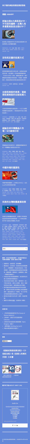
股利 (19, 48)
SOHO (10, 237)
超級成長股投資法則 (12, 350)
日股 (23, 226)
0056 (3, 49)
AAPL (3, 153)
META (18, 192)
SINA (23, 236)
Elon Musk (19, 233)
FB (23, 233)
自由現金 (13, 120)
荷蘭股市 (14, 228)
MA (8, 85)
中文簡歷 (15, 416)
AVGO (10, 153)
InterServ (4, 236)
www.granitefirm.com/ (10, 421)
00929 (15, 49)
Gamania (4, 234)
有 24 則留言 (23, 239)
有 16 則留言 (17, 121)
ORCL (16, 236)
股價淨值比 (15, 84)
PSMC (7, 158)
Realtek (16, 158)
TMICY (22, 237)
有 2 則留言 (15, 161)
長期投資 (18, 120)
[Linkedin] (17, 425)
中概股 (13, 189)
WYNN (22, 193)
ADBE (21, 229)
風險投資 (13, 229)
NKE (22, 192)
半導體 (13, 151)
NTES (13, 236)
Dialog (24, 153)
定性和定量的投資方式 (13, 57)
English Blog (15, 408)
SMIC (10, 159)
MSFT (9, 236)
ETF (10, 48)
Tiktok (18, 237)
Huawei (22, 154)
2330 (22, 49)
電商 (6, 229)
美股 (16, 48)
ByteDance (16, 231)
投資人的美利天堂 (7, 375)
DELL (20, 153)
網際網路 (9, 228)
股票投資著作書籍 (15, 413)
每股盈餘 (8, 118)
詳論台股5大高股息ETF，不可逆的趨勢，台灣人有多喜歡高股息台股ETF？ (14, 24)
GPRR (18, 234)
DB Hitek (15, 153)
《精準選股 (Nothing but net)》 (13, 326)
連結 (13, 300)
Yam (18, 239)
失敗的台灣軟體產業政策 (14, 202)
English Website (15, 411)
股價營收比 (4, 120)
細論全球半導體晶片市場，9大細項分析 (13, 129)
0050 (22, 48)
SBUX (12, 193)
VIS (6, 161)
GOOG (9, 234)
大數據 (5, 226)
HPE (8, 154)
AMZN (17, 190)
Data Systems (11, 233)
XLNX (9, 161)
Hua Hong (16, 154)
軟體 (18, 228)
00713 (7, 49)
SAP (20, 236)
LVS (15, 192)
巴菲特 (10, 84)
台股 (13, 48)
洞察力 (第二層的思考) (16, 118)
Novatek (23, 156)
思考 (25, 117)
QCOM (12, 158)
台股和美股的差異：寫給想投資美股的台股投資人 (14, 93)
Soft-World (5, 237)
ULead (14, 239)
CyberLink (4, 233)
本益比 (3, 118)
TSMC (20, 159)
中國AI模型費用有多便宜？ (11, 328)
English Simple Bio (15, 410)
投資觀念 (6, 190)
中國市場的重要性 (11, 167)
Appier (8, 231)
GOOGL (14, 234)
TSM (8, 51)
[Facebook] (13, 425)
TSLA (16, 193)
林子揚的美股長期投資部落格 (13, 5)
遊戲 (21, 228)
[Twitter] (15, 425)
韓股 (23, 151)
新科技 (19, 226)
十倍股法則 (15, 375)
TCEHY (14, 237)
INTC (3, 156)
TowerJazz (15, 159)
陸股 (20, 151)
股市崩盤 (21, 84)
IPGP (7, 156)
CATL (21, 231)
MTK (19, 156)
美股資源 (24, 118)
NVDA (3, 158)
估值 (19, 117)
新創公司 (15, 226)
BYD (12, 231)
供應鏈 (17, 189)
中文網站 (15, 418)
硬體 (17, 151)
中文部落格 (15, 414)
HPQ (11, 154)
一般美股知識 (11, 117)
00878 (11, 49)
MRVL (15, 156)
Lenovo (11, 156)
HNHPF (4, 51)
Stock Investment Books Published (15, 406)
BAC (21, 190)
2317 (19, 49)
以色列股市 (21, 224)
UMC (3, 161)
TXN (23, 159)
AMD (7, 153)
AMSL (3, 231)
